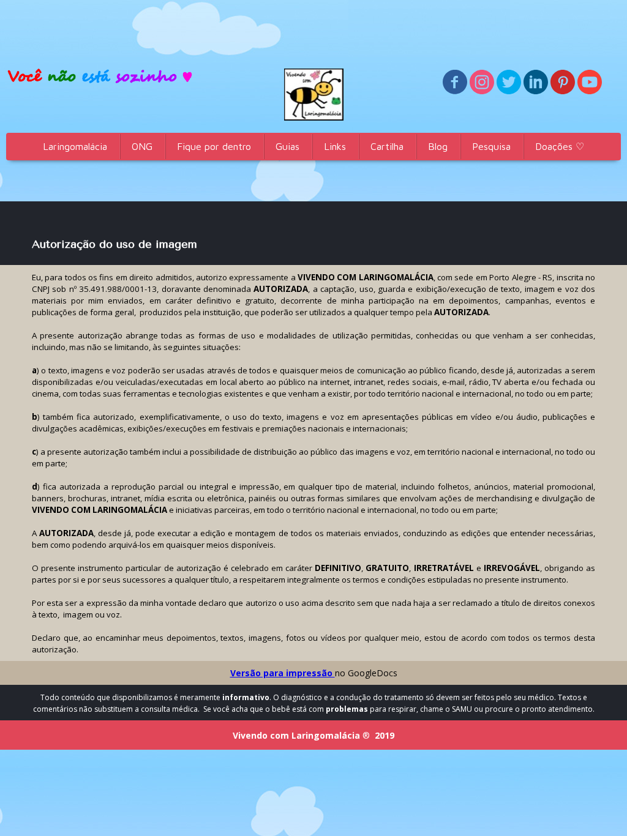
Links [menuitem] (335, 146)
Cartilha (387, 146)
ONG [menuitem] (142, 146)
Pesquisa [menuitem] (491, 146)
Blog (438, 146)
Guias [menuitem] (287, 146)
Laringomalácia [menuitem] (75, 146)
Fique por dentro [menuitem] (214, 146)
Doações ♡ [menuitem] (559, 146)
